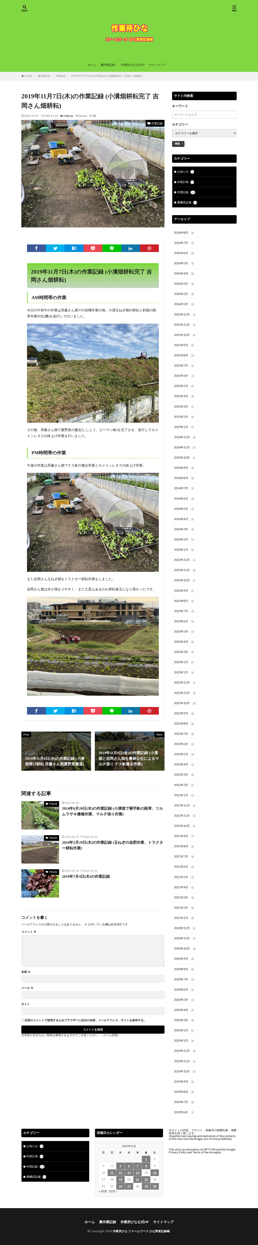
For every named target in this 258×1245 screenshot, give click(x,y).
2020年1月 (184, 1040)
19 (120, 1179)
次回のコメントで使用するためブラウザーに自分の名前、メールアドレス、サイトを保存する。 (85, 1020)
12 (120, 1172)
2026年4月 (184, 273)
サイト (25, 1004)
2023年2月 (184, 662)
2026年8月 (184, 232)
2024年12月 (184, 437)
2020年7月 (184, 979)
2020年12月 (184, 928)
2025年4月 (184, 396)
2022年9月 (184, 713)
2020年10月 (184, 948)
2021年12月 (184, 805)
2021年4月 (184, 887)
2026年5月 (184, 263)
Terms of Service (203, 1152)
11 (112, 1172)
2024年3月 (184, 529)
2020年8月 (184, 969)
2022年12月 (184, 682)
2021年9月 (184, 836)
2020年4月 (184, 1010)
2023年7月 (184, 611)
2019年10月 (184, 1071)
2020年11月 (184, 938)
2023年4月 (184, 641)
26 (120, 1186)
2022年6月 (184, 744)
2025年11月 (184, 324)
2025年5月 (184, 386)
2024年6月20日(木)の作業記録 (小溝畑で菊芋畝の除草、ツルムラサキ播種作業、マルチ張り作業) (112, 811)
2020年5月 (184, 999)
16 (154, 1172)
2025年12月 (184, 314)
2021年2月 (184, 907)
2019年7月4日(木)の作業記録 (86, 876)
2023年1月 (184, 672)
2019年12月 (184, 1050)
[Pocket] (92, 248)
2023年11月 (184, 570)
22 (146, 1179)
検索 (177, 143)
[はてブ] (74, 248)
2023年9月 (184, 590)
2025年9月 (184, 345)
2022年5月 (184, 754)
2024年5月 (184, 508)
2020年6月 (184, 989)
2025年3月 (184, 406)
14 (137, 1172)
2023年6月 (184, 621)
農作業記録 (108, 64)
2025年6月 (184, 375)
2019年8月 (184, 1091)
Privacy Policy (178, 1152)
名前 (26, 971)
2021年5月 (184, 877)
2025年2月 (184, 416)
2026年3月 (184, 283)
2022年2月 (184, 785)
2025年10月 (184, 334)
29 (146, 1186)
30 (154, 1186)
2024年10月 (184, 457)
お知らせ (185, 171)
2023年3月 (184, 652)
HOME (28, 76)
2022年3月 (184, 774)
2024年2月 (184, 539)
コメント (28, 931)
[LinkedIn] (130, 248)
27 (129, 1186)
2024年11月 (184, 447)
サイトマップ (157, 64)
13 (129, 1172)
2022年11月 (184, 693)
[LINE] (111, 248)
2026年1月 (184, 304)
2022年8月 (184, 723)
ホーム (92, 64)
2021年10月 (184, 825)
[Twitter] (55, 248)
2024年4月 (184, 519)
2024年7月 (184, 488)
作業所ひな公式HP (133, 64)
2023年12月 (184, 559)
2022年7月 (184, 733)
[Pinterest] (149, 248)
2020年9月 (184, 958)
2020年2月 (184, 1030)
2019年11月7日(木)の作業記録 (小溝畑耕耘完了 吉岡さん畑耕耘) (106, 75)
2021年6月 (184, 866)
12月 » (113, 1191)
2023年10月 (184, 580)
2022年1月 (184, 795)
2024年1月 (184, 549)
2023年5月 (184, 631)
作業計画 (185, 182)
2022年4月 (184, 764)
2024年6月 (184, 498)
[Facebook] (36, 248)
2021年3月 (184, 897)
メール (27, 987)
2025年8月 (184, 355)
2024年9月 (184, 467)
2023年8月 (184, 600)
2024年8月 (184, 478)
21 (137, 1179)
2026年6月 (184, 253)
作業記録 (61, 75)
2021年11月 (184, 815)
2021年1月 (184, 917)
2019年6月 (183, 1112)
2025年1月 (184, 427)
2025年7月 (184, 365)
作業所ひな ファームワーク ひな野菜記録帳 (141, 1231)
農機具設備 (187, 202)
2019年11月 (184, 1061)
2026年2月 (184, 293)
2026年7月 (184, 242)
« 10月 (103, 1191)
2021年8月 (184, 846)
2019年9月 (184, 1081)
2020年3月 (184, 1020)
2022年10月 (184, 703)
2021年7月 (184, 856)
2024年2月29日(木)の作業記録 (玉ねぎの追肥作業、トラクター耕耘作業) (112, 845)
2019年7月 (184, 1102)
